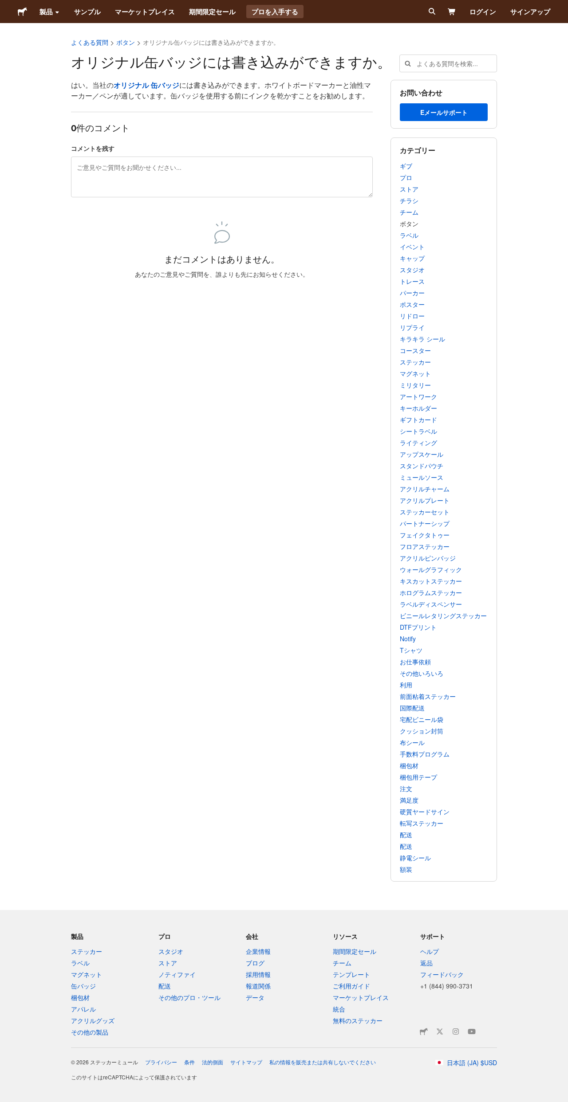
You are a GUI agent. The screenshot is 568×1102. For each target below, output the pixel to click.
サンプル (87, 11)
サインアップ (530, 11)
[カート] (452, 11)
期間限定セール (212, 11)
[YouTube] (471, 1031)
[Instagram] (455, 1031)
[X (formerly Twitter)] (439, 1031)
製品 (46, 11)
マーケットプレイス (145, 11)
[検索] (431, 11)
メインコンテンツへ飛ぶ (6, 6)
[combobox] (448, 63)
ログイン (482, 11)
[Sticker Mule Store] (423, 1031)
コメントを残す (92, 148)
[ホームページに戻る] (22, 11)
